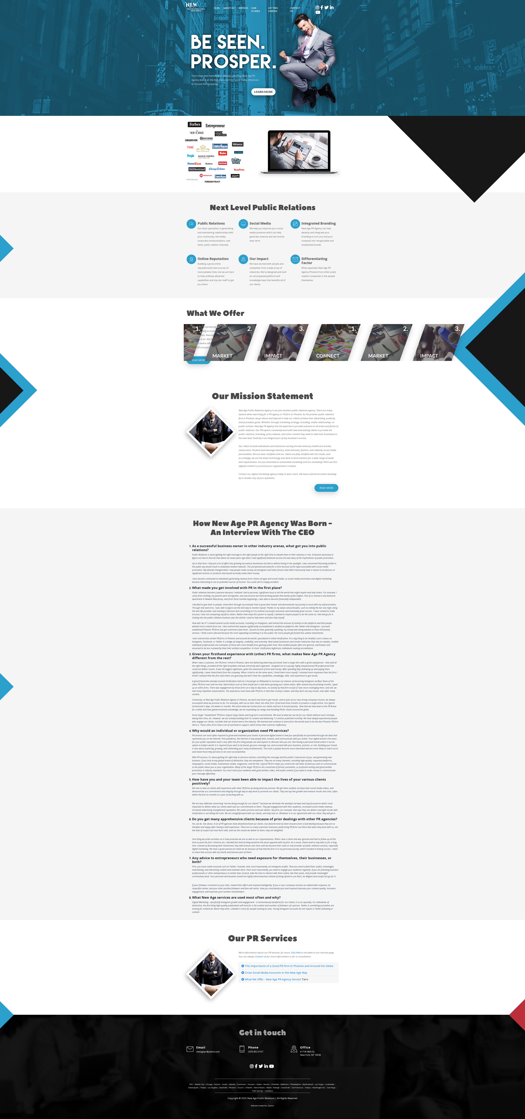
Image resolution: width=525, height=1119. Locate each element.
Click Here (296, 952)
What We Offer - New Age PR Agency (268, 979)
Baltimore (285, 1084)
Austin (224, 1084)
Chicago (209, 1084)
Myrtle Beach (308, 1084)
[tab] (288, 966)
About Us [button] (228, 8)
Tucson (241, 1087)
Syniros (271, 1105)
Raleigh (276, 1087)
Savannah (285, 1087)
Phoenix (232, 1087)
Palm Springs (257, 1091)
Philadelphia (295, 1084)
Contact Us (295, 9)
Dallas (259, 1084)
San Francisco (297, 1087)
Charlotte (275, 1084)
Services (243, 8)
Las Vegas (319, 1084)
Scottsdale (329, 1084)
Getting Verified (273, 9)
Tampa (308, 1087)
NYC (191, 1084)
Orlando (248, 1087)
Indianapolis (193, 1087)
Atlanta (232, 1084)
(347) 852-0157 (255, 1051)
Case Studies (255, 9)
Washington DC (318, 1087)
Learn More (263, 91)
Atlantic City (199, 1084)
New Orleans (259, 1087)
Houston (251, 1084)
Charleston (241, 1084)
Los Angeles (213, 1087)
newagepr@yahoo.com (208, 1051)
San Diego (331, 1087)
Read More (326, 487)
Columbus (269, 1091)
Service (296, 979)
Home (217, 8)
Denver (217, 1084)
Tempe (203, 1087)
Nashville (223, 1087)
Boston (266, 1084)
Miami (269, 1087)
